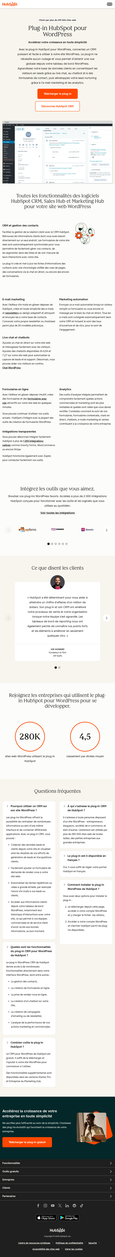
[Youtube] (53, 1206)
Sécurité (92, 1243)
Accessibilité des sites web (46, 1249)
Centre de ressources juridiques (34, 1243)
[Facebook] (38, 1206)
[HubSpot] (9, 4)
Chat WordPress (11, 367)
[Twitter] (60, 1206)
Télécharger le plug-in (57, 93)
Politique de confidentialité (69, 1243)
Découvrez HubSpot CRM (57, 106)
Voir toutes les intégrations (57, 513)
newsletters (12, 313)
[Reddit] (74, 1206)
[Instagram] (45, 1206)
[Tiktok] (82, 1206)
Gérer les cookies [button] (74, 1249)
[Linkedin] (67, 1206)
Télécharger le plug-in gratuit (27, 1142)
